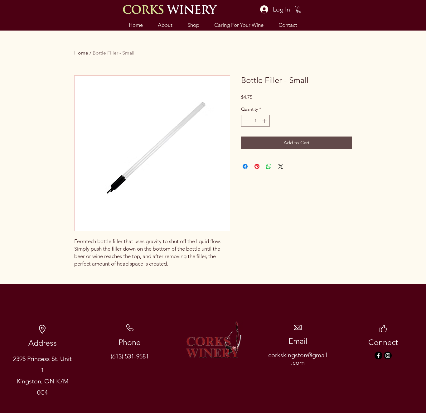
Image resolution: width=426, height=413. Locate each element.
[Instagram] (388, 355)
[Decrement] (246, 120)
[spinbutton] (255, 120)
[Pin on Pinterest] (257, 166)
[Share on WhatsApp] (269, 166)
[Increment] (265, 120)
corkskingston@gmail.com (297, 358)
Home (81, 53)
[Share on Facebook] (245, 166)
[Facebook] (378, 355)
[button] (299, 9)
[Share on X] (280, 166)
